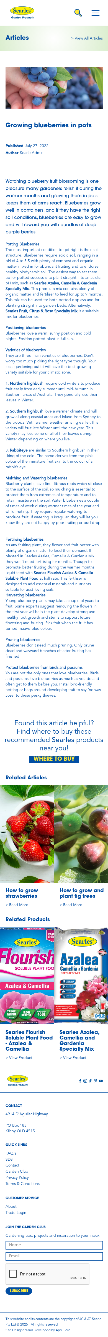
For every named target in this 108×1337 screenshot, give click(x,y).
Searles (63, 740)
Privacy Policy (17, 1178)
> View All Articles (87, 38)
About (11, 1207)
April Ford (63, 1330)
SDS (9, 1160)
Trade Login (16, 1213)
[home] (24, 13)
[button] (95, 12)
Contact (12, 1165)
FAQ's (11, 1153)
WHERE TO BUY (54, 759)
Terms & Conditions (23, 1184)
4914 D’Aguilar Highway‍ (27, 1114)
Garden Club (17, 1171)
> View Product (19, 1058)
